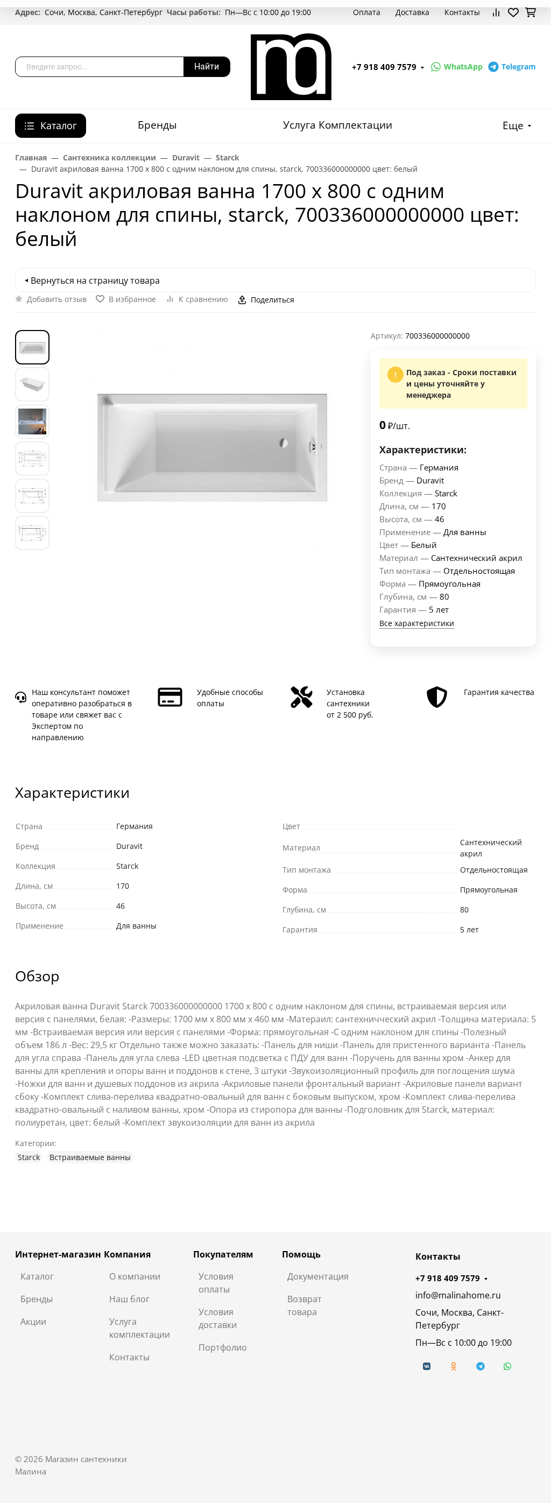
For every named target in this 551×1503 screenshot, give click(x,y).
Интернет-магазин (58, 1254)
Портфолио (223, 1347)
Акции (33, 1322)
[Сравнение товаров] (496, 12)
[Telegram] (480, 1366)
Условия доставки (218, 1318)
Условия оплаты (216, 1282)
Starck (29, 1157)
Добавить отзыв (57, 299)
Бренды (157, 124)
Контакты (462, 12)
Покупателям (223, 1254)
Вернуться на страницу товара (95, 280)
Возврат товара (304, 1305)
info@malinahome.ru (458, 1295)
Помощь (301, 1254)
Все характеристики (416, 623)
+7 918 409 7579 (384, 66)
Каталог (37, 1276)
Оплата (366, 12)
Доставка (412, 12)
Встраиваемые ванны (90, 1157)
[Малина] (291, 66)
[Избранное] (513, 12)
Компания (127, 1254)
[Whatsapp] (507, 1366)
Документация (318, 1276)
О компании (134, 1276)
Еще (513, 125)
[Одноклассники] (453, 1366)
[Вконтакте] (426, 1366)
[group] (212, 440)
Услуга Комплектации (337, 124)
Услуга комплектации (139, 1328)
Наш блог (129, 1299)
